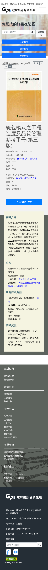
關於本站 (14, 4)
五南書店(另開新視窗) (14, 456)
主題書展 (8, 398)
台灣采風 (8, 416)
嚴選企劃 (9, 386)
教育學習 (8, 427)
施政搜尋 (24, 49)
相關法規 (8, 478)
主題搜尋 (24, 42)
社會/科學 (8, 430)
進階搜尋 (41, 33)
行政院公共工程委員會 (27, 158)
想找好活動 (9, 376)
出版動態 (9, 368)
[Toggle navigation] (42, 9)
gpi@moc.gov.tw (23, 529)
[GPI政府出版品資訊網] (18, 9)
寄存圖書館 (9, 459)
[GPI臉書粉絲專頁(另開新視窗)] (9, 552)
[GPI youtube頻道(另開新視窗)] (16, 552)
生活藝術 (8, 420)
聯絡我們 (39, 4)
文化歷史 (8, 423)
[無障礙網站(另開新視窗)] (11, 558)
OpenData (20, 474)
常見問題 (8, 474)
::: (6, 492)
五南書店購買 (24, 202)
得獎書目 (20, 478)
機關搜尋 (24, 55)
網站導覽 (4, 4)
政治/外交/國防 (10, 437)
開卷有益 (9, 408)
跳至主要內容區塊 (7, 1)
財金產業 (8, 434)
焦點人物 (8, 401)
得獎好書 (8, 394)
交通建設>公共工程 (27, 279)
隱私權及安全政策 (27, 4)
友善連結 (8, 481)
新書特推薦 (9, 379)
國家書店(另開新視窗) (14, 452)
